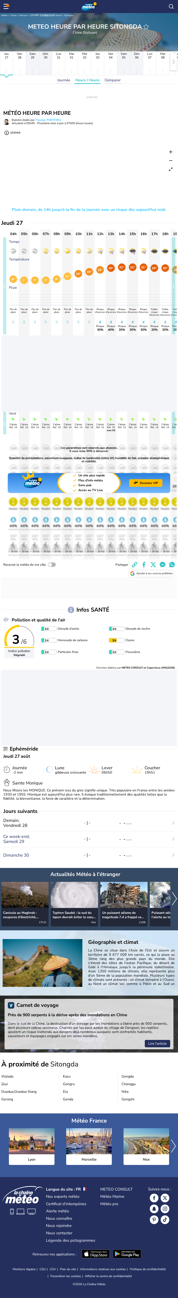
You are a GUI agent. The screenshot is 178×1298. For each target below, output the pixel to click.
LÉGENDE (15, 132)
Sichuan (23, 15)
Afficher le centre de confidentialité (108, 1276)
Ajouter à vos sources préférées (154, 573)
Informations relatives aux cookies (103, 1269)
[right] (173, 61)
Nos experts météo (62, 1196)
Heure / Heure (87, 80)
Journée (63, 80)
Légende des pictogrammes (70, 1240)
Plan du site (68, 1269)
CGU (43, 1269)
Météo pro (109, 1203)
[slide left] (4, 285)
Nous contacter (59, 1233)
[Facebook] (154, 1198)
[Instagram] (165, 1209)
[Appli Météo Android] (127, 1254)
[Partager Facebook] (144, 564)
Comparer (113, 80)
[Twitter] (165, 1198)
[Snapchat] (154, 1209)
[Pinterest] (154, 1219)
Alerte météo (57, 1211)
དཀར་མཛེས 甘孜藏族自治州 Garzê (45, 15)
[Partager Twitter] (153, 564)
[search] (171, 6)
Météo (4, 15)
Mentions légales (24, 1269)
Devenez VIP (149, 483)
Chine (13, 15)
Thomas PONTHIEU (48, 120)
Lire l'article (157, 1043)
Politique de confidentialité (148, 1269)
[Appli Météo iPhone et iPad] (96, 1254)
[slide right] (173, 285)
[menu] (6, 6)
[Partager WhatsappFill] (172, 564)
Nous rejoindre (59, 1225)
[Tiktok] (165, 1219)
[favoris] (146, 27)
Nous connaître (59, 1218)
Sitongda (68, 15)
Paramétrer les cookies (65, 1276)
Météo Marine (112, 1196)
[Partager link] (134, 564)
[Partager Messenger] (162, 564)
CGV (53, 1269)
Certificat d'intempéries (66, 1203)
